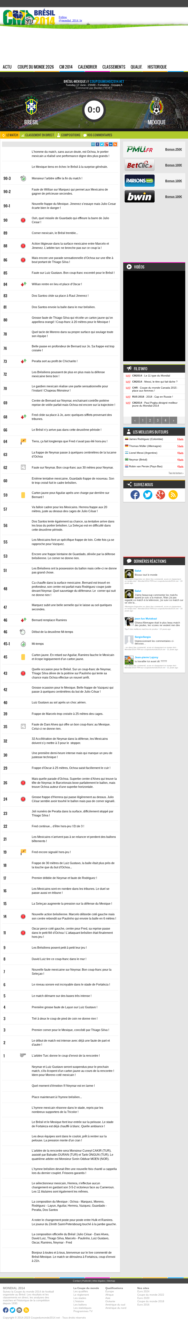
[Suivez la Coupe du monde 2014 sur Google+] (160, 495)
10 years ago (165, 629)
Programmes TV (83, 1311)
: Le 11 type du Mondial (151, 375)
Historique (157, 67)
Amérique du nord (115, 1307)
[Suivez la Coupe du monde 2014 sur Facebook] (135, 495)
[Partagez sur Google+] (106, 144)
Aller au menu (142, 9)
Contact (77, 1281)
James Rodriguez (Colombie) (155, 439)
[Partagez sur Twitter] (102, 144)
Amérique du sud (115, 1304)
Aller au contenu (158, 9)
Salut (138, 570)
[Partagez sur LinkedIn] (111, 144)
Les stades (79, 1298)
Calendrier (87, 67)
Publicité (86, 1281)
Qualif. (136, 67)
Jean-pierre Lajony (146, 657)
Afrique (109, 1294)
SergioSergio (143, 636)
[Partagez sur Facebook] (97, 144)
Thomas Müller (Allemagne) (155, 446)
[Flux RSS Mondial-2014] (115, 144)
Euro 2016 (143, 1304)
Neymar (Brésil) (155, 459)
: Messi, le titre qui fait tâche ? (155, 381)
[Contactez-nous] (19, 1310)
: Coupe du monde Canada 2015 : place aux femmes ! (155, 389)
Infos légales (99, 1281)
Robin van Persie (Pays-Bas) (155, 466)
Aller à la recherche (177, 9)
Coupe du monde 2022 (150, 1294)
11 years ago (172, 649)
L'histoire (78, 1301)
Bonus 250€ (173, 149)
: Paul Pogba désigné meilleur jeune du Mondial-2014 (155, 404)
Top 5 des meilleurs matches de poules (141, 629)
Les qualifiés (80, 1291)
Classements (113, 67)
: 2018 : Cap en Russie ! (152, 396)
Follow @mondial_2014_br (70, 19)
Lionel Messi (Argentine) (155, 453)
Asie (107, 1298)
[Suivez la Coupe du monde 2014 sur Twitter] (147, 495)
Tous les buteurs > (176, 473)
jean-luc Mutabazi (146, 618)
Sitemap (111, 1281)
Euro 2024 (143, 1291)
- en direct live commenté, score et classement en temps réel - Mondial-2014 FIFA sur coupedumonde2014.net (151, 648)
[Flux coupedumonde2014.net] (173, 495)
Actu (7, 67)
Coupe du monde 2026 (36, 67)
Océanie (110, 1301)
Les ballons (80, 1304)
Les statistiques (82, 1307)
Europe (109, 1291)
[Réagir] (93, 144)
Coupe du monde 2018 (150, 1301)
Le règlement (81, 1294)
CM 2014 (66, 67)
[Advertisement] (135, 36)
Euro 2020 (143, 1298)
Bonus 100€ (173, 165)
